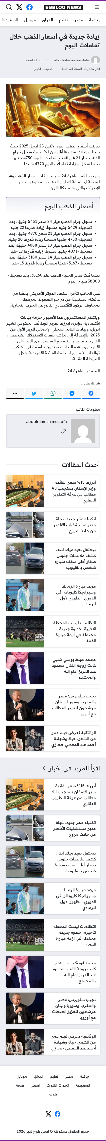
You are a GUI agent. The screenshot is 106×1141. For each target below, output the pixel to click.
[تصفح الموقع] (97, 7)
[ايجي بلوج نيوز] (63, 7)
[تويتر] (34, 393)
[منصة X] (19, 7)
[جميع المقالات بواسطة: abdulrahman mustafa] (83, 430)
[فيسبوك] (29, 7)
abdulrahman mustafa (71, 60)
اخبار (37, 69)
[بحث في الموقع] (9, 7)
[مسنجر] (72, 393)
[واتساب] (53, 393)
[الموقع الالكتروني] (63, 431)
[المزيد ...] (15, 393)
